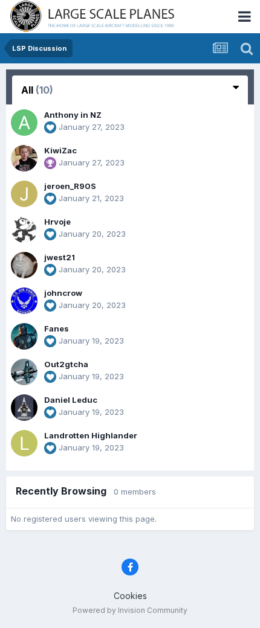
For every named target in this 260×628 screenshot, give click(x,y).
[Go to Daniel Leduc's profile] (24, 407)
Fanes (56, 328)
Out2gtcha (66, 364)
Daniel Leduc (70, 400)
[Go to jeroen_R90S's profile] (24, 194)
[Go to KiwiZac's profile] (24, 158)
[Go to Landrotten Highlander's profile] (24, 443)
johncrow (63, 293)
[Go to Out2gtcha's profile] (24, 372)
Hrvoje (57, 221)
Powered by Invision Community (130, 610)
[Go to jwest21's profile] (24, 265)
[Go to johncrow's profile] (24, 300)
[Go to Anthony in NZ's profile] (24, 122)
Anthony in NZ (73, 115)
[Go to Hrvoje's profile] (24, 229)
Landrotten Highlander (90, 435)
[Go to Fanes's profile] (24, 336)
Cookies (130, 596)
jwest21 (59, 257)
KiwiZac (60, 150)
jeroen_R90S (70, 186)
